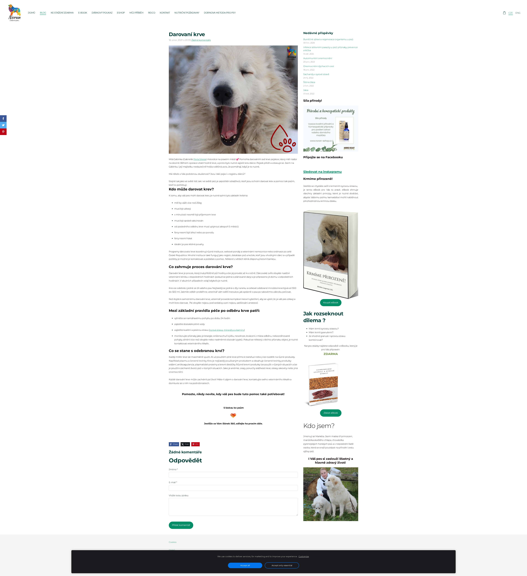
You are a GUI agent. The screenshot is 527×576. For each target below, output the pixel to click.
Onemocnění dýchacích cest (318, 66)
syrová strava (216, 330)
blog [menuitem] (43, 12)
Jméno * (173, 469)
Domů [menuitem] (31, 12)
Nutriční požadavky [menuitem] (186, 12)
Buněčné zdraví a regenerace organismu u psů (328, 39)
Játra (305, 90)
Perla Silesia (200, 159)
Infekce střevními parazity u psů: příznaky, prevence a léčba (330, 49)
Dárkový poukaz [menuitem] (102, 12)
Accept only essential (282, 565)
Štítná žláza (309, 82)
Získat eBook (331, 413)
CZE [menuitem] (510, 13)
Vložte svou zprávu (178, 495)
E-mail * (173, 482)
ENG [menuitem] (517, 13)
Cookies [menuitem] (172, 542)
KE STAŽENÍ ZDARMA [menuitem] (62, 12)
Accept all (245, 565)
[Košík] (504, 13)
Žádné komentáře (201, 40)
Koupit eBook (330, 302)
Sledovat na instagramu (322, 172)
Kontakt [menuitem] (165, 12)
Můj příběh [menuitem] (136, 12)
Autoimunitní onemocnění (317, 58)
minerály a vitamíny (234, 330)
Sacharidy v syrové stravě (316, 74)
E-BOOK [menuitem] (82, 12)
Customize (303, 556)
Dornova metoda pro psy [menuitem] (220, 12)
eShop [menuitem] (121, 12)
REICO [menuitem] (151, 12)
